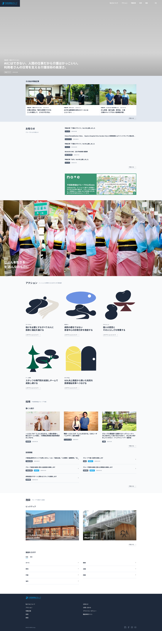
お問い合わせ (87, 607)
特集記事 (133, 3)
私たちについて (114, 3)
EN (156, 3)
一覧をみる (131, 118)
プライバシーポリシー (90, 611)
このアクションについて (32, 335)
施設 (146, 3)
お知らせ (85, 604)
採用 (140, 3)
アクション (124, 3)
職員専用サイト (87, 614)
